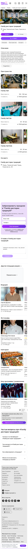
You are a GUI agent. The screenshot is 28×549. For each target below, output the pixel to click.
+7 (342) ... (15, 38)
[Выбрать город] (10, 3)
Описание (4, 42)
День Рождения (6, 471)
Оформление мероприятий (17, 478)
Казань (18, 537)
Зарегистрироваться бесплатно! (14, 422)
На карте (21, 42)
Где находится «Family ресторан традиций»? (12, 445)
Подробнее (6, 66)
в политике (15, 547)
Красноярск (12, 539)
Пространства (13, 42)
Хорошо (23, 545)
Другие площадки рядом (10, 266)
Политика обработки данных (23, 410)
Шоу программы (18, 475)
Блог (3, 519)
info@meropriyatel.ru (10, 493)
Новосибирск (16, 541)
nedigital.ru (15, 528)
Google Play (18, 508)
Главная (3, 7)
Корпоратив (5, 475)
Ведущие (4, 483)
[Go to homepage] (4, 3)
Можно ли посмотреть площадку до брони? (9, 458)
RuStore (8, 512)
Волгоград (20, 535)
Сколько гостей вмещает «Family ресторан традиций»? (11, 437)
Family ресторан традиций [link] (19, 7)
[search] (15, 3)
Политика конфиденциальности (10, 521)
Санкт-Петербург (11, 535)
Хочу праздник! (14, 226)
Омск (22, 541)
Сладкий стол (17, 480)
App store (7, 508)
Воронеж (4, 537)
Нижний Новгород (7, 541)
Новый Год (5, 481)
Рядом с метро (6, 485)
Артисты (16, 471)
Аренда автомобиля (19, 482)
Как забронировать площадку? (12, 452)
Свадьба (4, 473)
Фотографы (17, 473)
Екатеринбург (11, 537)
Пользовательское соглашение (10, 523)
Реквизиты (5, 517)
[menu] (26, 3)
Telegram (6, 490)
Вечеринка (5, 477)
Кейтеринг (5, 479)
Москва (4, 535)
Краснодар (5, 539)
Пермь (8, 7)
